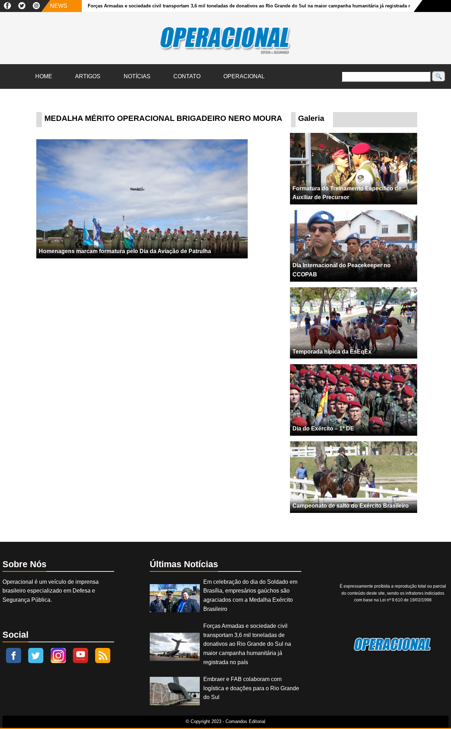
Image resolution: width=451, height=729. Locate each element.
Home (43, 76)
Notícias (137, 76)
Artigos (87, 76)
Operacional (244, 76)
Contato (186, 76)
